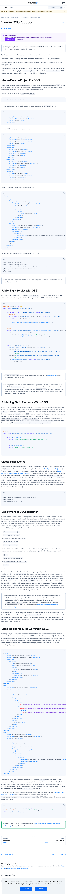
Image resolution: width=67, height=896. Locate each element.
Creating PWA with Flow (21, 473)
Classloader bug (52, 375)
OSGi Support (24, 17)
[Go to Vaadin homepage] (33, 2)
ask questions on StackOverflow (17, 868)
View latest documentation (44, 11)
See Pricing (20, 39)
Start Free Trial (10, 39)
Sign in (63, 3)
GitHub (64, 23)
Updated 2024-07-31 (6, 854)
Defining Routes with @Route (53, 469)
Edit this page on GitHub (58, 854)
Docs (5, 7)
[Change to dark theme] (65, 8)
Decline (26, 889)
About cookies (56, 884)
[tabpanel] (33, 100)
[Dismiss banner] (65, 11)
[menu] (2, 3)
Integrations (14, 17)
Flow (7, 17)
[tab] (4, 112)
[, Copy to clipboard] (64, 112)
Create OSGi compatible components (52, 842)
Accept (40, 889)
